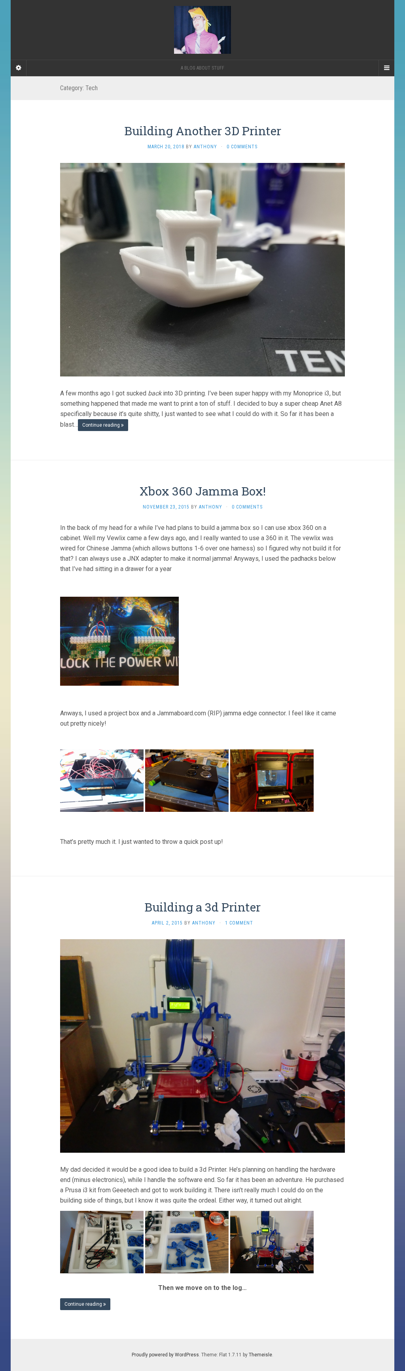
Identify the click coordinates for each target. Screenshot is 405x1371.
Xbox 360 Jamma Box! (203, 491)
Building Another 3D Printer (202, 130)
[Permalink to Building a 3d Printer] (202, 1045)
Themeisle (260, 1355)
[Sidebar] (18, 68)
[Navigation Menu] (386, 68)
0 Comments (242, 146)
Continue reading (101, 425)
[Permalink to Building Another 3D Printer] (202, 269)
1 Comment (239, 923)
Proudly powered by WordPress (165, 1355)
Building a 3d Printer (202, 907)
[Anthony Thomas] (202, 30)
